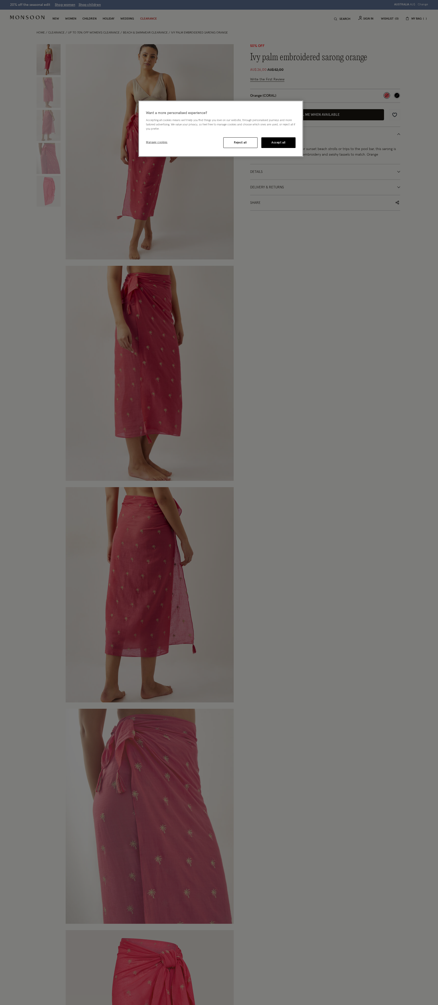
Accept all (278, 142)
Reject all (240, 142)
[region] (220, 129)
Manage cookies (157, 142)
